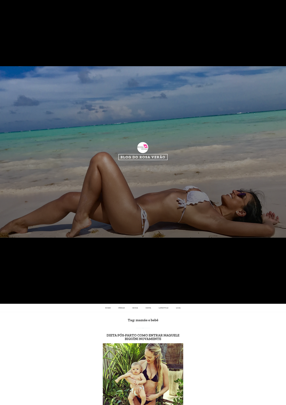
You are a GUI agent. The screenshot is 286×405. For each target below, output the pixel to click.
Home (108, 308)
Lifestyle (163, 308)
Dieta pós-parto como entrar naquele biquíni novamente (143, 337)
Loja (178, 308)
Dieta (148, 308)
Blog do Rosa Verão (143, 157)
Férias (121, 308)
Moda (135, 308)
